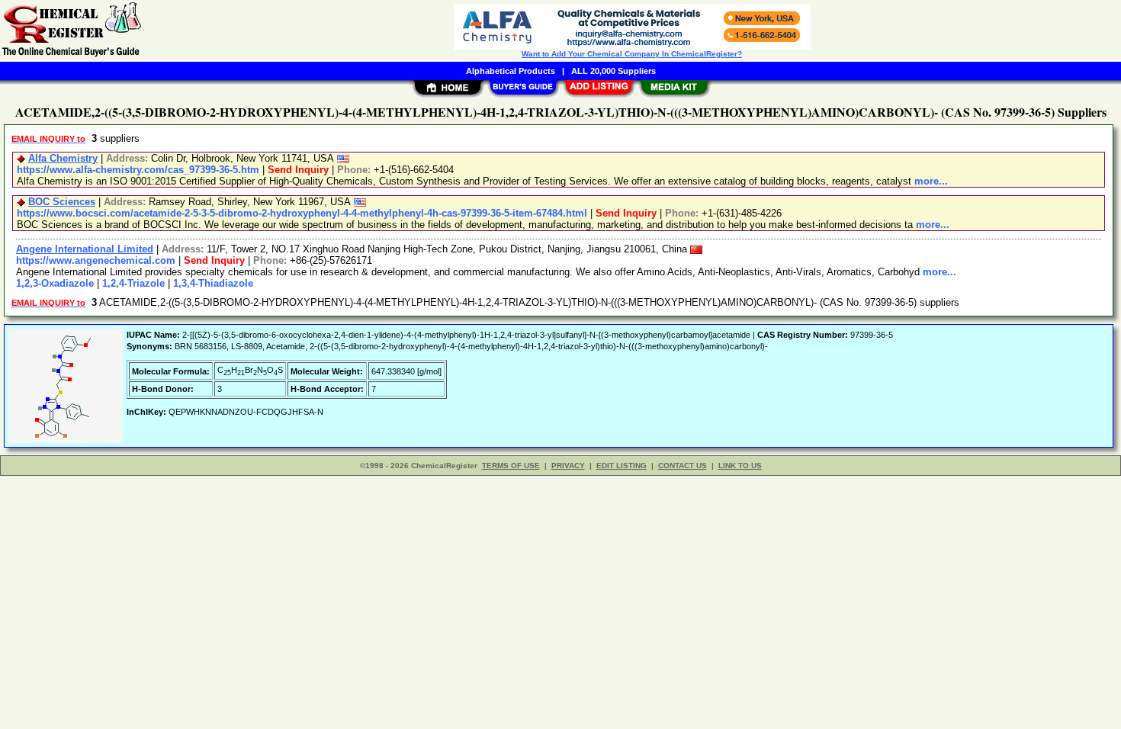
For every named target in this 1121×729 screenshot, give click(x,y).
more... (931, 181)
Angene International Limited (84, 249)
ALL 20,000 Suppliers (613, 70)
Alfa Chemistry (63, 158)
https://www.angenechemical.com (95, 260)
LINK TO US (740, 465)
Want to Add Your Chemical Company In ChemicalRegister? (632, 54)
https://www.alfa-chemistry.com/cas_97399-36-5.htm (138, 169)
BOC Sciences (61, 201)
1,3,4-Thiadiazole (213, 283)
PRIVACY (568, 465)
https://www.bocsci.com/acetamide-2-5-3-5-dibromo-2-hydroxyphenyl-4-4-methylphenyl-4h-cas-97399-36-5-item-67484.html (302, 213)
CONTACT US (682, 465)
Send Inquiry (298, 169)
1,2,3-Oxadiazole (55, 283)
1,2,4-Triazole (133, 283)
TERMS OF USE (511, 465)
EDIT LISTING (621, 465)
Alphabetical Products (510, 70)
